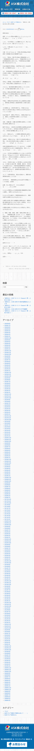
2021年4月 (7, 430)
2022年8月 (7, 401)
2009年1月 (7, 686)
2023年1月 (7, 392)
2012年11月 (7, 604)
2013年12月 (7, 581)
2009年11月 (7, 669)
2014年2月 (7, 577)
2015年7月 (7, 548)
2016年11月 (7, 523)
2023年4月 (7, 387)
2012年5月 (7, 615)
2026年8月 (7, 323)
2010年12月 (7, 646)
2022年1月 (7, 414)
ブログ (8, 22)
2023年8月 (7, 379)
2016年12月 (7, 521)
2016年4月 (7, 532)
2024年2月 (7, 369)
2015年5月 (7, 552)
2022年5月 (7, 407)
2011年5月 (7, 637)
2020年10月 (7, 441)
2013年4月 (7, 595)
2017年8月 (7, 506)
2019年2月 (7, 474)
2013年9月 (7, 586)
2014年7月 (7, 568)
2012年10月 (7, 606)
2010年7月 (7, 655)
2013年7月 (7, 590)
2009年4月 (7, 680)
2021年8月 (7, 423)
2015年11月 (7, 541)
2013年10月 (7, 584)
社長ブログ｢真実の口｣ (16, 22)
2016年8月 (7, 528)
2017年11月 (7, 501)
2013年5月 (7, 593)
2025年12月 (7, 338)
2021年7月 (7, 425)
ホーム (4, 22)
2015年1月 (7, 559)
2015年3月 (7, 555)
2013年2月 (7, 599)
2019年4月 (7, 470)
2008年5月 (7, 698)
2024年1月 (7, 370)
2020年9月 (7, 443)
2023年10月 (7, 376)
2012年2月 (7, 620)
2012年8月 (7, 610)
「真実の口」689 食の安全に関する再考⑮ (18, 268)
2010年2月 (7, 664)
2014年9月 (7, 564)
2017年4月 (7, 514)
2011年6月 (7, 635)
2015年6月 (7, 550)
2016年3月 (7, 533)
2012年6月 (7, 613)
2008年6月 (7, 697)
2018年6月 (7, 488)
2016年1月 (7, 537)
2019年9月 (7, 465)
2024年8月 (7, 358)
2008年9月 (7, 691)
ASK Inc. (22, 29)
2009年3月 (7, 682)
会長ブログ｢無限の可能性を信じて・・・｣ (16, 713)
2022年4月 (7, 408)
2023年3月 (7, 388)
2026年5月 (7, 329)
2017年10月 (7, 503)
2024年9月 (7, 356)
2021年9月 (7, 421)
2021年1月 (7, 436)
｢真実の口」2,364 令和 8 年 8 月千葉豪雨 (15, 309)
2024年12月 (7, 350)
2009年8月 (7, 675)
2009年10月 (7, 671)
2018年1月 (7, 497)
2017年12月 (7, 499)
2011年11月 (7, 626)
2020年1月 (7, 457)
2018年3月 (7, 494)
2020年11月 (7, 439)
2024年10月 (7, 354)
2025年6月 (7, 340)
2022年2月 (7, 412)
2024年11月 (7, 352)
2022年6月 (7, 405)
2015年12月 (7, 539)
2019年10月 (7, 463)
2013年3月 (7, 597)
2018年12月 (7, 477)
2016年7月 (7, 530)
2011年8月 (7, 631)
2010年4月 (7, 660)
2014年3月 (7, 575)
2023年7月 (7, 381)
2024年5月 (7, 363)
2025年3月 (7, 345)
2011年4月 (7, 639)
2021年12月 (7, 416)
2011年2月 (7, 642)
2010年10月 (7, 649)
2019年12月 (7, 459)
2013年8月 (7, 588)
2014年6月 (7, 570)
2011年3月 (7, 640)
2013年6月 (7, 591)
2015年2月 (7, 557)
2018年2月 (7, 495)
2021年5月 (7, 428)
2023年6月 (7, 383)
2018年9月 (7, 483)
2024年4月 (7, 365)
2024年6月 (7, 361)
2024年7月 (7, 359)
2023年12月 (7, 372)
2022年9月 (7, 399)
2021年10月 (7, 419)
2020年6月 (7, 448)
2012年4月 (7, 617)
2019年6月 (7, 466)
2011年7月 (7, 633)
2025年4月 (7, 343)
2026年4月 (7, 330)
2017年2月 (7, 517)
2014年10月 (7, 562)
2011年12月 (7, 624)
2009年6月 (7, 678)
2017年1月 (7, 519)
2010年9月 (7, 651)
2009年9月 (7, 673)
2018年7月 (7, 486)
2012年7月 (7, 611)
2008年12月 (7, 687)
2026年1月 (7, 336)
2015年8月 (7, 546)
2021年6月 (7, 427)
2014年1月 (7, 579)
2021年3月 (7, 432)
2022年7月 (7, 403)
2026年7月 (7, 325)
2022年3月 (7, 410)
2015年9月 (7, 544)
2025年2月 (7, 347)
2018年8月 (7, 485)
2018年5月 (7, 490)
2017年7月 (7, 508)
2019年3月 (7, 472)
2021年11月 (7, 417)
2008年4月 (7, 700)
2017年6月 (7, 510)
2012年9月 (7, 608)
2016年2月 (7, 535)
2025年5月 (7, 341)
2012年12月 (7, 602)
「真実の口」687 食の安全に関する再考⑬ (15, 266)
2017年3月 (7, 515)
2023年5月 (7, 385)
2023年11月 (7, 374)
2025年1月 (7, 349)
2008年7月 (7, 695)
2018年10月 (7, 481)
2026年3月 (7, 332)
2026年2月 (7, 334)
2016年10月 (7, 524)
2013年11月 (7, 582)
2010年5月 (7, 658)
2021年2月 (7, 434)
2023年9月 (7, 378)
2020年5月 (7, 450)
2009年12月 (7, 668)
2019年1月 (7, 475)
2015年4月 (7, 553)
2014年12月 (7, 561)
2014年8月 (7, 566)
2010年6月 (7, 657)
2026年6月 (7, 327)
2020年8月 (7, 445)
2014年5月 (7, 571)
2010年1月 (7, 666)
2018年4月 (7, 492)
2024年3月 (7, 367)
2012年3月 (7, 619)
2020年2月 (7, 456)
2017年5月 (7, 512)
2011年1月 (7, 644)
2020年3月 (7, 454)
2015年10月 (7, 542)
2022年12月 (7, 394)
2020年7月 (7, 446)
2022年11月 (7, 396)
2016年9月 (7, 526)
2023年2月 (7, 390)
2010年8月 (7, 653)
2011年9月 (7, 629)
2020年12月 (7, 437)
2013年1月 (7, 600)
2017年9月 (7, 504)
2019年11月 (7, 461)
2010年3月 (7, 662)
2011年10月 (7, 628)
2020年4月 (7, 452)
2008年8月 (7, 693)
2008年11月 (7, 689)
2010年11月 (7, 648)
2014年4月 (7, 573)
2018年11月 (7, 479)
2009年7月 (7, 677)
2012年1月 (7, 622)
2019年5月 (7, 468)
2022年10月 (7, 398)
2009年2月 (7, 684)
